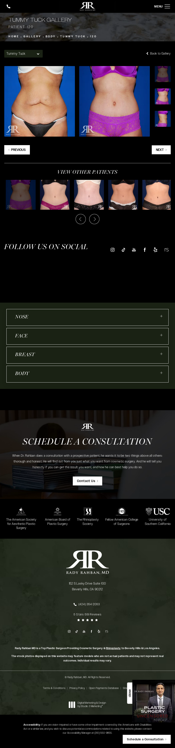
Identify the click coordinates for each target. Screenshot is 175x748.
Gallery (32, 36)
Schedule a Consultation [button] (145, 739)
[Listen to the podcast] (153, 701)
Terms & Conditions (54, 688)
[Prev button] (81, 219)
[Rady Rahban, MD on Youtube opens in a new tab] (134, 250)
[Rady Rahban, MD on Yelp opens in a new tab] (155, 250)
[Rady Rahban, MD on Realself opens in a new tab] (166, 250)
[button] (167, 6)
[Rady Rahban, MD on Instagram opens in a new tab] (112, 250)
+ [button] (161, 316)
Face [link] (21, 336)
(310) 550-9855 (103, 733)
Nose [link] (21, 317)
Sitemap (127, 688)
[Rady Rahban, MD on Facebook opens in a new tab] (144, 250)
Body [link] (22, 373)
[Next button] (94, 219)
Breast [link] (25, 354)
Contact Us (86, 481)
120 (93, 36)
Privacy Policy (77, 688)
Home (14, 36)
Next (160, 150)
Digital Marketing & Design (91, 704)
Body (51, 36)
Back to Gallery (160, 53)
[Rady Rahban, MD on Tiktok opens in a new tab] (123, 250)
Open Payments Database (104, 688)
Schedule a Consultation (87, 442)
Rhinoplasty (113, 648)
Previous (18, 150)
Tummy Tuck (73, 36)
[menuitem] (112, 250)
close (130, 693)
